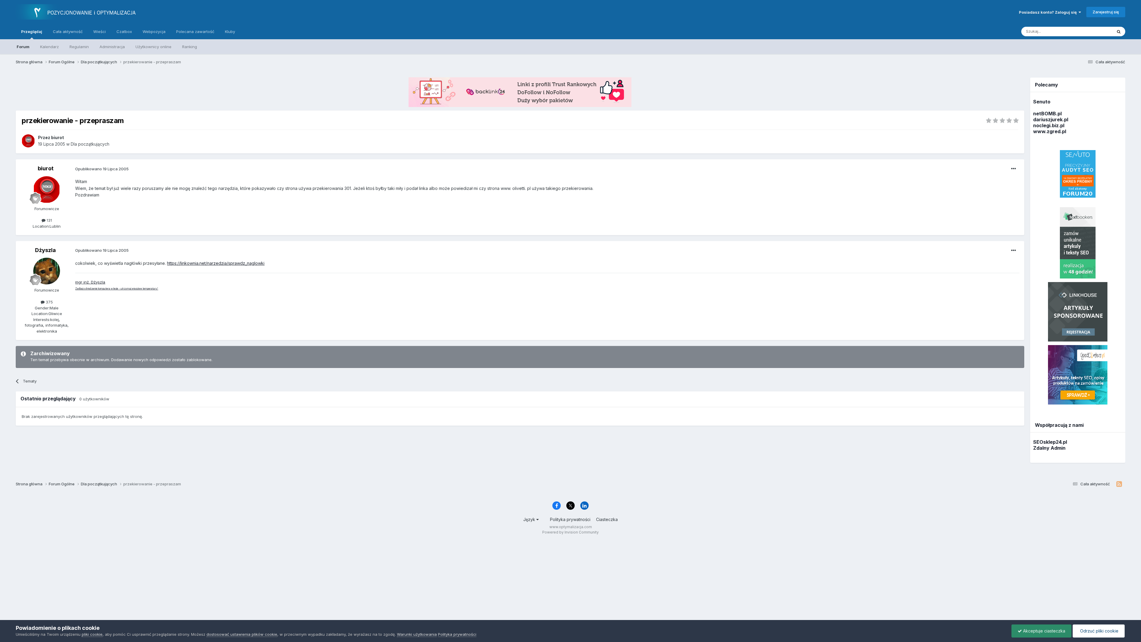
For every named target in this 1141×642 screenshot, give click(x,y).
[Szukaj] (1118, 31)
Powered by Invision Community (570, 532)
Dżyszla (45, 250)
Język (529, 519)
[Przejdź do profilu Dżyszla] (46, 271)
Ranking (189, 46)
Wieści (99, 31)
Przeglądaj (31, 31)
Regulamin (79, 46)
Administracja (112, 46)
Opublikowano (102, 168)
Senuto (1041, 102)
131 (48, 220)
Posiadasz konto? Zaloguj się (1049, 12)
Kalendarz (49, 46)
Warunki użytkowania (417, 634)
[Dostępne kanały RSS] (1119, 484)
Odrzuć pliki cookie (1098, 630)
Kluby (230, 31)
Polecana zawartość (195, 31)
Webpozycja (154, 31)
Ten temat (1095, 31)
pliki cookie (92, 634)
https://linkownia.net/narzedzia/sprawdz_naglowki (215, 263)
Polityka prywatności (570, 519)
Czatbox (124, 31)
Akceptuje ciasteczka (1043, 630)
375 (49, 302)
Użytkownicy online (153, 46)
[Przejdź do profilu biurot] (28, 140)
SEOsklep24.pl (1050, 442)
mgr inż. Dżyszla (90, 282)
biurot (45, 168)
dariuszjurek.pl (1050, 119)
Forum (23, 46)
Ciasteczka (607, 519)
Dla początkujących (90, 144)
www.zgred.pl (1049, 131)
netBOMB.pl (1047, 114)
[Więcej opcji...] (1013, 168)
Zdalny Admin (1049, 448)
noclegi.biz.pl (1048, 125)
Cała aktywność (68, 31)
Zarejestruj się (1106, 12)
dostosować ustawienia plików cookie (242, 634)
